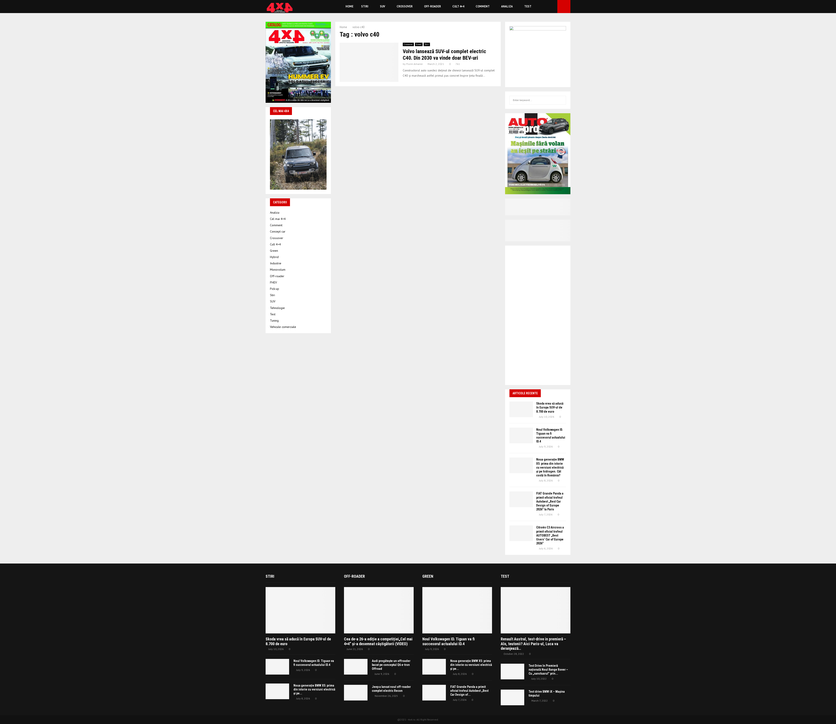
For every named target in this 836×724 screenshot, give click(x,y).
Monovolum (277, 270)
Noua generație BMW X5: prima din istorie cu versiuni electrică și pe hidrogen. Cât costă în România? (550, 467)
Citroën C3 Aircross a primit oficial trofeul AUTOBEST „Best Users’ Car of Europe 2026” (550, 535)
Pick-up (274, 289)
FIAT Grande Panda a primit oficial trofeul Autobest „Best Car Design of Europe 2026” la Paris (549, 501)
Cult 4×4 (458, 6)
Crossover (405, 6)
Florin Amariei (414, 64)
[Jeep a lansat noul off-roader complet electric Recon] (355, 692)
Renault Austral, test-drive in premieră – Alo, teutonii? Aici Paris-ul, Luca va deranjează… (533, 644)
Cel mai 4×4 (278, 219)
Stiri (364, 6)
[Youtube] (552, 6)
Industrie (275, 263)
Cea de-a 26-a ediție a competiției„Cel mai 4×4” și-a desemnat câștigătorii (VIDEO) (378, 641)
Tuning (274, 320)
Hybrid (274, 257)
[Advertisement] (537, 315)
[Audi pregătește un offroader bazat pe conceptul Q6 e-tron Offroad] (355, 667)
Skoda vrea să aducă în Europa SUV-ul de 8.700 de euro (549, 407)
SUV (382, 6)
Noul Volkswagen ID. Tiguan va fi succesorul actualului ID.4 (448, 641)
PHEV (273, 282)
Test (527, 6)
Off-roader (432, 6)
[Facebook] (548, 6)
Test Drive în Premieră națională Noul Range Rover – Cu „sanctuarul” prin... (548, 669)
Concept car (277, 231)
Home (349, 6)
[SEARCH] (561, 100)
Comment (483, 6)
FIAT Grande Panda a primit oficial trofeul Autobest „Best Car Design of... (469, 690)
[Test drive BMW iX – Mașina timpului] (512, 697)
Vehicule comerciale (283, 327)
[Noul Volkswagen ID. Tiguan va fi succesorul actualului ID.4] (521, 435)
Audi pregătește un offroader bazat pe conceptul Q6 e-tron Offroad (391, 664)
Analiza (507, 6)
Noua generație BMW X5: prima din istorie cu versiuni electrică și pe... (314, 689)
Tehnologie (277, 308)
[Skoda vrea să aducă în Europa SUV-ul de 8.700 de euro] (521, 409)
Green (418, 44)
